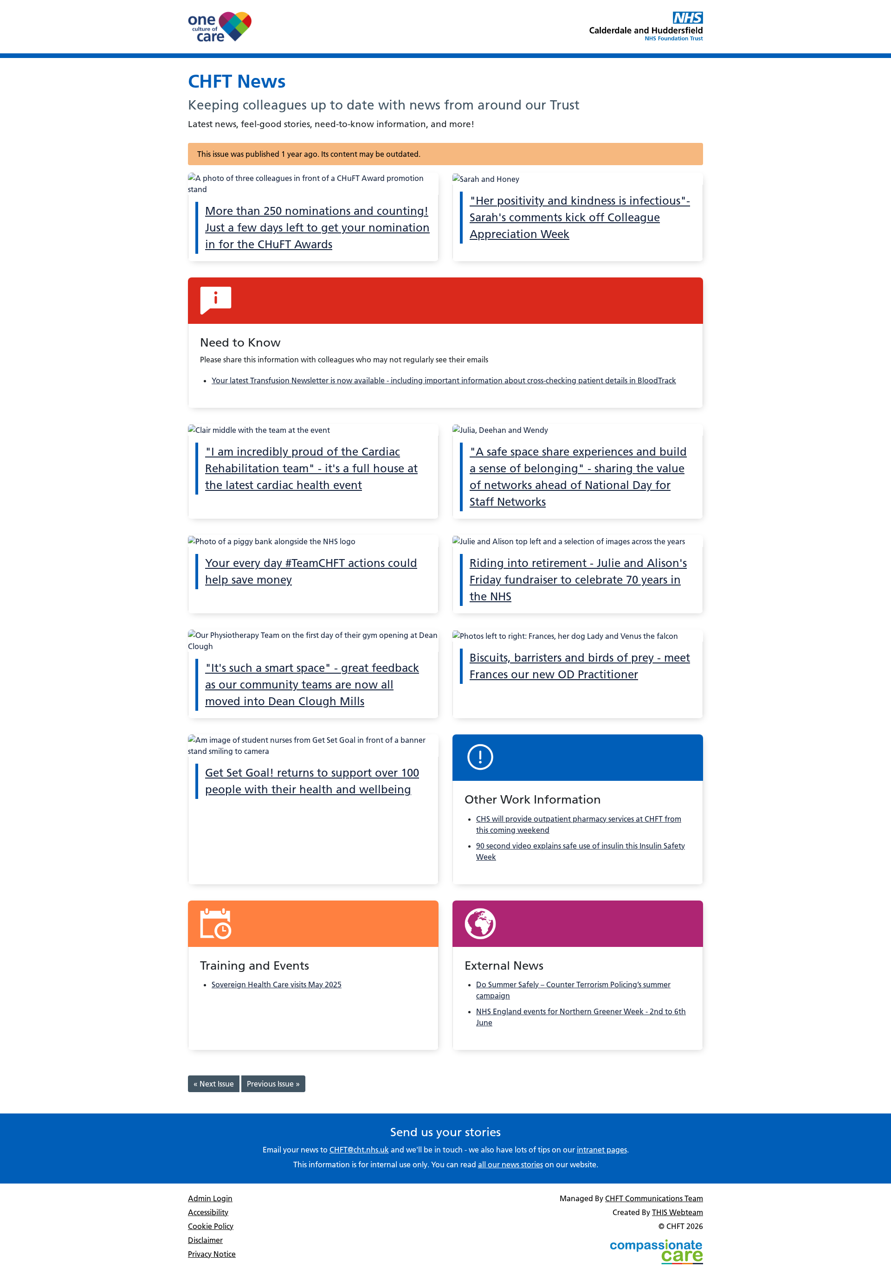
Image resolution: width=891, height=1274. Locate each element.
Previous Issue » (273, 1083)
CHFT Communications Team (654, 1198)
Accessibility (208, 1212)
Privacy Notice (212, 1254)
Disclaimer (205, 1240)
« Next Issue (214, 1083)
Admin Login (210, 1198)
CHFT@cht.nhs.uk (359, 1149)
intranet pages (602, 1149)
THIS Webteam (677, 1212)
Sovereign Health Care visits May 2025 (277, 984)
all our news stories (510, 1164)
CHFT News (237, 81)
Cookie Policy (210, 1226)
